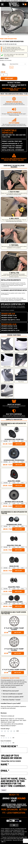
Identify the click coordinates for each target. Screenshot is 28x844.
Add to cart (9, 78)
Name (5, 764)
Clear (11, 67)
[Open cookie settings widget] (2, 841)
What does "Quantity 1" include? (11, 699)
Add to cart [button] (19, 443)
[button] (2, 4)
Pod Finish (3, 64)
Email (5, 770)
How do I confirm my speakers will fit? (13, 696)
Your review (9, 746)
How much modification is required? (13, 693)
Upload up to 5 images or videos (11, 756)
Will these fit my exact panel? (11, 691)
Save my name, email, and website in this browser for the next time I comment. (13, 782)
